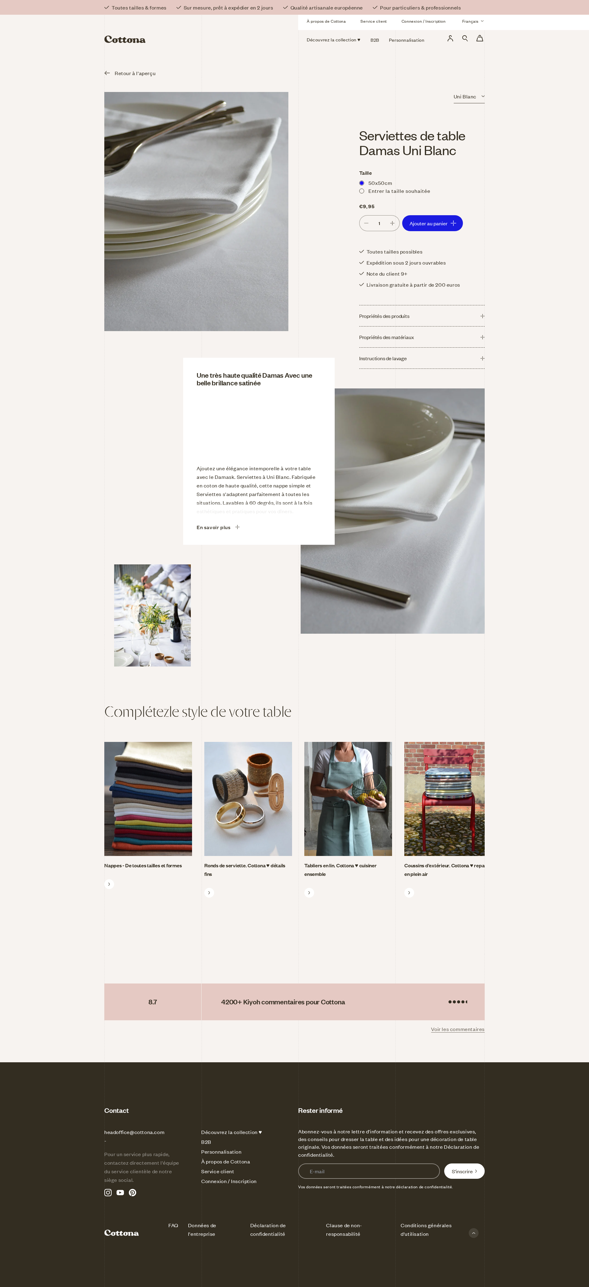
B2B (206, 1141)
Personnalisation (221, 1151)
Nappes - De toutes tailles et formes (143, 865)
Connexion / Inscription (424, 21)
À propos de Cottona (326, 21)
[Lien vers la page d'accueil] (165, 30)
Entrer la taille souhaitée (399, 190)
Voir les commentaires (458, 1028)
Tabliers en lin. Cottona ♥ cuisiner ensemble (340, 869)
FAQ (173, 1225)
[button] (465, 38)
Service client (373, 21)
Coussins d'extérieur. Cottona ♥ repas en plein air (445, 869)
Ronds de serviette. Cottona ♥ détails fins (244, 869)
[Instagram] (108, 1192)
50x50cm (380, 182)
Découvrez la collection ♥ (231, 1132)
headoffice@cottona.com (134, 1132)
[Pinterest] (132, 1192)
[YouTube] (120, 1192)
